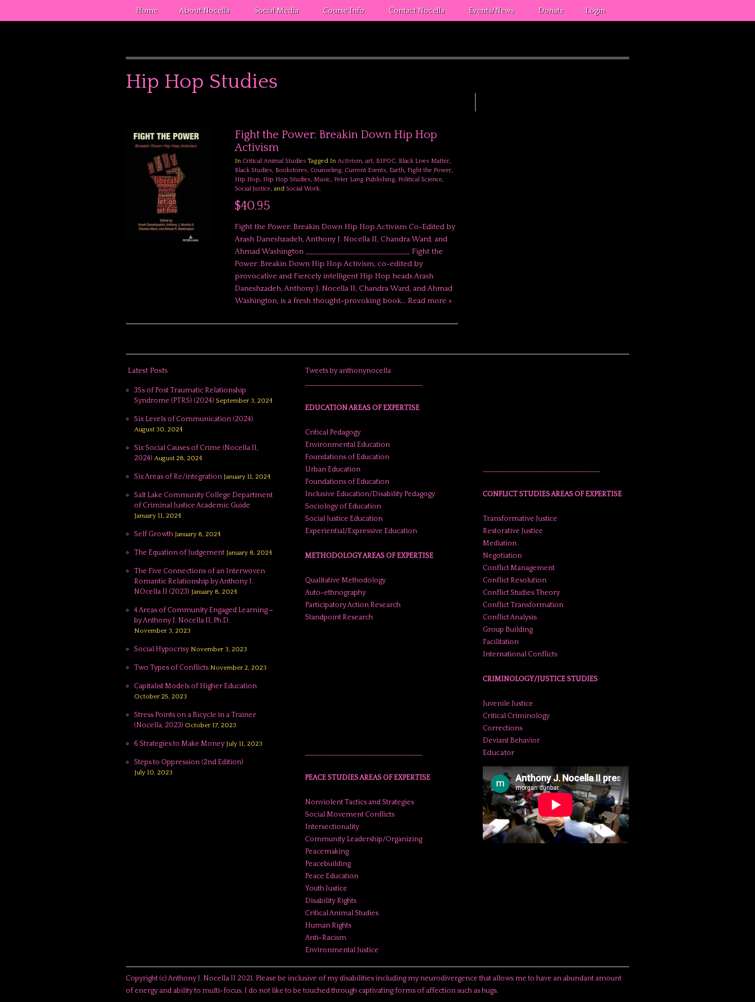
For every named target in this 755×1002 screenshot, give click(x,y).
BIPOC (385, 161)
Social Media (271, 12)
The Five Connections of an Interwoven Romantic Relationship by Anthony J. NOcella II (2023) (199, 581)
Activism (349, 161)
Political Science (420, 179)
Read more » (430, 300)
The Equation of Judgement (179, 553)
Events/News (486, 12)
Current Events (365, 170)
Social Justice (253, 188)
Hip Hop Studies (287, 179)
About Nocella (199, 12)
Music (322, 179)
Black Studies (253, 170)
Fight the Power (429, 170)
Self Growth (153, 534)
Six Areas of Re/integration (178, 476)
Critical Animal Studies (274, 161)
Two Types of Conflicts (171, 668)
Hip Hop (247, 179)
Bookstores (291, 170)
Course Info (338, 12)
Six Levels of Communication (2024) (193, 419)
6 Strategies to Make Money (179, 744)
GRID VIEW (441, 113)
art (369, 161)
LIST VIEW (453, 113)
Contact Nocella (411, 12)
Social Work (302, 188)
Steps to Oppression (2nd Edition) (188, 762)
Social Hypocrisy (161, 649)
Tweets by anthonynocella (348, 371)
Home (147, 10)
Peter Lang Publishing (364, 179)
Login (595, 10)
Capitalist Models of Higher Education (195, 686)
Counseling (326, 170)
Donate (551, 10)
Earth (396, 170)
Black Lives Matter (424, 161)
